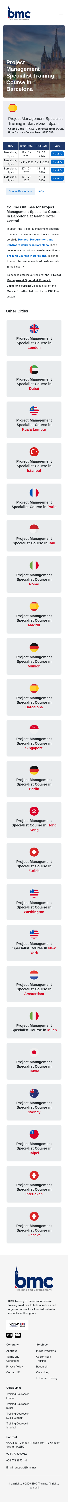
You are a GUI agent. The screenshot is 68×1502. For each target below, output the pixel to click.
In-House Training (46, 1378)
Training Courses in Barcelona (26, 256)
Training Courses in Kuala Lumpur (17, 1415)
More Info (57, 154)
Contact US (13, 1372)
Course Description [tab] (20, 191)
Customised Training (43, 1358)
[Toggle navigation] (61, 13)
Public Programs (46, 1351)
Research (42, 1366)
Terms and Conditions (12, 1358)
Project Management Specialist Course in (34, 342)
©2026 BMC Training (35, 1483)
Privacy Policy (14, 1366)
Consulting (42, 1372)
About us (11, 1351)
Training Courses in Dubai (17, 1406)
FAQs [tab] (41, 191)
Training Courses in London (17, 1396)
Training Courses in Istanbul (17, 1425)
